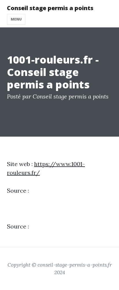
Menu (16, 19)
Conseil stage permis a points (50, 8)
